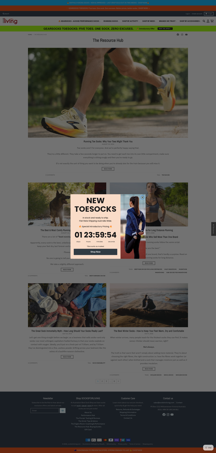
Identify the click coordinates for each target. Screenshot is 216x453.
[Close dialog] (142, 197)
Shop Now (95, 252)
